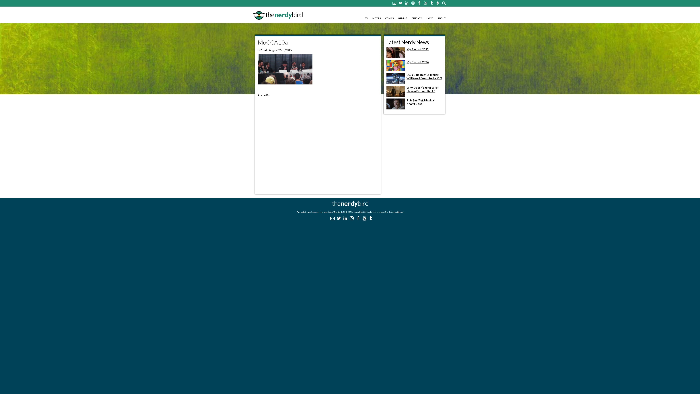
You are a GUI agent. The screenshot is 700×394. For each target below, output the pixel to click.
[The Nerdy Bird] (350, 206)
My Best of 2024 (418, 62)
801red (400, 212)
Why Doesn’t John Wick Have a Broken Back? (422, 89)
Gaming (402, 18)
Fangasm (417, 18)
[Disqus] (318, 145)
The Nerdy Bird (340, 212)
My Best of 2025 (418, 49)
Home (430, 18)
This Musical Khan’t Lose (421, 101)
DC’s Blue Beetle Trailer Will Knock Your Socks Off (424, 76)
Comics (389, 18)
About (442, 18)
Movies (376, 18)
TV (366, 18)
